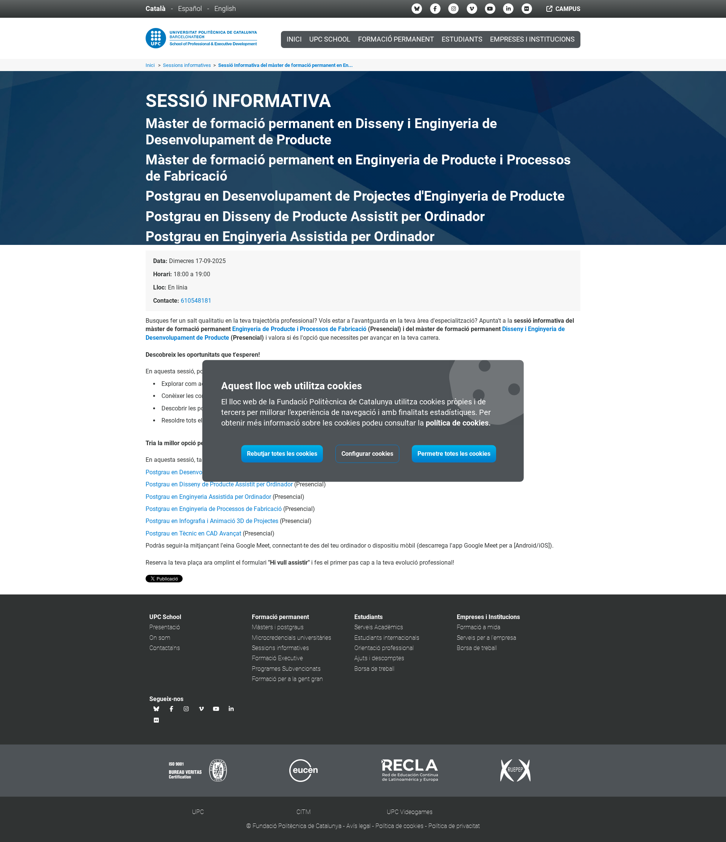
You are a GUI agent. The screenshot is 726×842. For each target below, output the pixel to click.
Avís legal (358, 826)
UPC (198, 812)
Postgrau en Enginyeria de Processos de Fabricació (214, 508)
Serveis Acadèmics (378, 627)
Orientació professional (384, 648)
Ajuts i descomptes (379, 658)
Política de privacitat (454, 826)
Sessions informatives (187, 65)
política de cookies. (458, 422)
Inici (294, 39)
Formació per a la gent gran (287, 679)
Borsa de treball (374, 668)
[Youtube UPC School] (490, 8)
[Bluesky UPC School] (416, 8)
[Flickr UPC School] (526, 8)
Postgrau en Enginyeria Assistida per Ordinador (208, 496)
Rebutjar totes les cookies (282, 453)
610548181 (196, 300)
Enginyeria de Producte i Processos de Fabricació (299, 329)
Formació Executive (277, 658)
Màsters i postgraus (278, 627)
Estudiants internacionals (386, 637)
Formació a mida (478, 627)
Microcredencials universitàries (291, 637)
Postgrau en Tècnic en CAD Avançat (193, 533)
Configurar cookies (367, 453)
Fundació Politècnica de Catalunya (297, 826)
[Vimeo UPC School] (471, 8)
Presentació (164, 627)
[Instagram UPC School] (453, 8)
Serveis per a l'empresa (486, 637)
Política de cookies (399, 826)
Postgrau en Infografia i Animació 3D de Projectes (212, 521)
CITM (303, 812)
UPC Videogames (410, 812)
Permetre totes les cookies (453, 453)
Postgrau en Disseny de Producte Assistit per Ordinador (219, 484)
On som (159, 637)
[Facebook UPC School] (435, 8)
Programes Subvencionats (286, 668)
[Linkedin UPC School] (508, 8)
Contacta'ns (164, 648)
